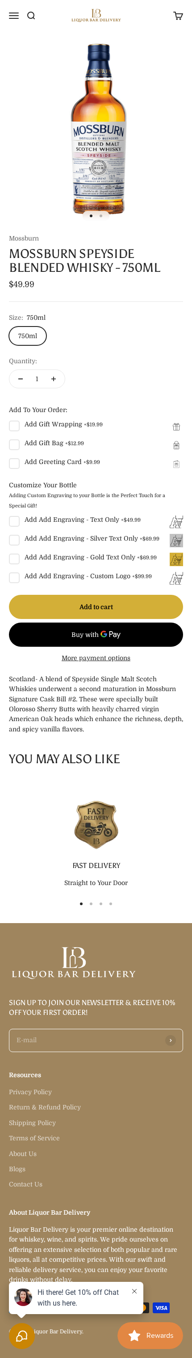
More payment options (96, 658)
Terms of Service (34, 1138)
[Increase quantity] (53, 379)
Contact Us (25, 1184)
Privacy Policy (30, 1092)
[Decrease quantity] (20, 379)
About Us (23, 1153)
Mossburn (24, 238)
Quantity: (23, 361)
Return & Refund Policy (45, 1107)
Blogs (17, 1169)
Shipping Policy (32, 1122)
